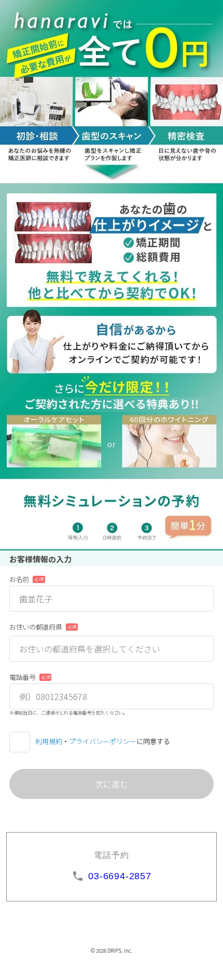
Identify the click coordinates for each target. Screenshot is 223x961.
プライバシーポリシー (102, 741)
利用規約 (48, 741)
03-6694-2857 (119, 876)
